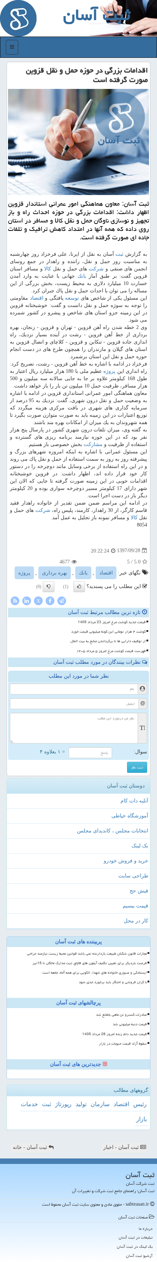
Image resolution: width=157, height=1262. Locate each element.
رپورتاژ (63, 1104)
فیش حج (139, 891)
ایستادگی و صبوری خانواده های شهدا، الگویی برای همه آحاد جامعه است (94, 972)
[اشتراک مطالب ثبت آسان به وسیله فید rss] (15, 600)
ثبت (119, 254)
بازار (141, 1119)
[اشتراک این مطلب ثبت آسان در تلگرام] (62, 600)
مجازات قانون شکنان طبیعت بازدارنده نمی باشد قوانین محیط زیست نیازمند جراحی (87, 953)
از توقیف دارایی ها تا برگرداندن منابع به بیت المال (108, 641)
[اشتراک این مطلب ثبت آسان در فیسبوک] (50, 600)
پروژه (109, 371)
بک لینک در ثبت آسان (135, 1246)
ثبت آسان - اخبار (121, 1147)
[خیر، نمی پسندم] (48, 586)
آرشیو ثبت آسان (139, 1255)
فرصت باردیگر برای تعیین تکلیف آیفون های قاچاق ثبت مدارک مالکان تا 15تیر (89, 963)
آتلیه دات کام (134, 801)
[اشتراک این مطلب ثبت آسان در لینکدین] (27, 600)
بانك (81, 276)
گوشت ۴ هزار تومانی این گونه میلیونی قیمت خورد (108, 631)
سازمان (100, 1104)
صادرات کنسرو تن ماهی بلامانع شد (121, 1014)
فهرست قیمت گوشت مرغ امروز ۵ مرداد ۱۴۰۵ (111, 651)
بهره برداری (54, 573)
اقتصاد (36, 298)
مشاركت (93, 444)
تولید (81, 1104)
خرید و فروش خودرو (126, 861)
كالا (47, 269)
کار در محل (136, 921)
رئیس (140, 1104)
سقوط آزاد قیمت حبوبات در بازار (123, 1043)
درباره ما (146, 1228)
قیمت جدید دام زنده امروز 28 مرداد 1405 (114, 1034)
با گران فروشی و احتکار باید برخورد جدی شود (113, 982)
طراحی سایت (133, 876)
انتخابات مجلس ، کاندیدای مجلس (112, 831)
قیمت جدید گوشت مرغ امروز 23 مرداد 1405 (112, 622)
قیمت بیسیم (135, 906)
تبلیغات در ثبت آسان (136, 1237)
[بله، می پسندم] (79, 586)
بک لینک (139, 846)
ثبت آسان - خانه (31, 1147)
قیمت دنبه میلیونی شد (130, 1024)
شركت (96, 269)
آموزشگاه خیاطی (129, 816)
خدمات (29, 1104)
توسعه (72, 298)
